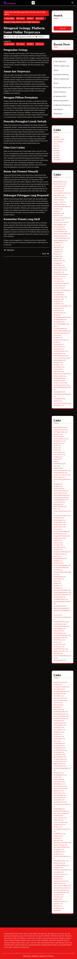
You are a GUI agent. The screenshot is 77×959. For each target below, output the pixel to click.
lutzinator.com (58, 836)
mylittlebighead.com (60, 775)
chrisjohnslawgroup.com (61, 811)
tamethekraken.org (59, 833)
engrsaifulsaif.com (59, 763)
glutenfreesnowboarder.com (62, 842)
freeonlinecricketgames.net (62, 290)
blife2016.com (58, 840)
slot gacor (68, 936)
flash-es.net (57, 581)
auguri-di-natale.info (60, 197)
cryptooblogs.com (59, 743)
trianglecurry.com (59, 851)
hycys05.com (58, 529)
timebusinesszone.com (61, 649)
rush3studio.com (59, 443)
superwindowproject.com (61, 358)
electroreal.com (58, 705)
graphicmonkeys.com (60, 788)
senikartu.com (58, 457)
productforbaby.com (60, 506)
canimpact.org (58, 364)
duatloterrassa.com (59, 824)
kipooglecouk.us (59, 349)
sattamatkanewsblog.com (61, 608)
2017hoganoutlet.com (60, 432)
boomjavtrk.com (59, 908)
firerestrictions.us (59, 294)
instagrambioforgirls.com (61, 536)
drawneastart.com (59, 793)
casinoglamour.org (59, 398)
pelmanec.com (58, 434)
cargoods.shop (58, 468)
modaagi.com (58, 263)
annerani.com (58, 249)
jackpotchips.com (59, 800)
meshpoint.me (58, 484)
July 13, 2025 (10, 36)
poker (26, 933)
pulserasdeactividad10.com (62, 373)
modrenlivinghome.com (61, 890)
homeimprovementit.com (61, 687)
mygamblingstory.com (61, 427)
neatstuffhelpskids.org (60, 274)
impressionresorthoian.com (62, 590)
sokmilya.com (58, 903)
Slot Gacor (39, 18)
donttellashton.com (60, 441)
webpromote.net (59, 308)
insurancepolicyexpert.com (62, 233)
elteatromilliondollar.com (61, 495)
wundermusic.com (59, 754)
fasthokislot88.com (60, 795)
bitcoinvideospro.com (60, 472)
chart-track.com (58, 281)
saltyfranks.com (59, 247)
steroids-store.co (59, 310)
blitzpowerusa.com (59, 524)
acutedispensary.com (60, 606)
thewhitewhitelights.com (61, 324)
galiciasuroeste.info (60, 267)
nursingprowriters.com (61, 599)
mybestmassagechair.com (62, 333)
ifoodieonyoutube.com (61, 711)
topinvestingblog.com (60, 240)
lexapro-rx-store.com (60, 382)
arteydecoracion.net (60, 313)
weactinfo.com (58, 545)
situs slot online (36, 942)
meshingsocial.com (60, 547)
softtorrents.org (58, 820)
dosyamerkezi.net (59, 227)
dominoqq (57, 150)
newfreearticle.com (60, 522)
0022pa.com (57, 254)
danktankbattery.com (60, 558)
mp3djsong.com (59, 190)
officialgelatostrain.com (61, 860)
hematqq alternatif (47, 945)
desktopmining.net (59, 378)
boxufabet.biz (58, 879)
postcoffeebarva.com (60, 493)
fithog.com (57, 315)
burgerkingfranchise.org (61, 497)
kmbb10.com (58, 540)
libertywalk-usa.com (60, 184)
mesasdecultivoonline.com (62, 515)
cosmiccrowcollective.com (62, 475)
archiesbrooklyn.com (60, 297)
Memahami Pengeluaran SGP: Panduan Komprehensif (62, 109)
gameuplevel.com (59, 745)
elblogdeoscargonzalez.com (62, 306)
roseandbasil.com (59, 322)
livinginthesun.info (59, 463)
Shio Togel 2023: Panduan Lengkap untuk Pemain (61, 66)
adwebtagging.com (60, 628)
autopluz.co (57, 211)
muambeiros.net (59, 299)
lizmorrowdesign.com (60, 845)
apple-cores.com (59, 371)
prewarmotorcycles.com (61, 222)
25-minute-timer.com (60, 759)
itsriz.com (57, 466)
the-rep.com (57, 245)
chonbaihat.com (59, 303)
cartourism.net (58, 369)
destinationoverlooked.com (62, 635)
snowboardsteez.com (60, 533)
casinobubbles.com (60, 725)
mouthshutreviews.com (61, 718)
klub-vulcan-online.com (61, 813)
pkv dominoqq (58, 141)
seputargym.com (59, 727)
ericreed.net (57, 335)
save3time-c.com (59, 213)
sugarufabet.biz (58, 876)
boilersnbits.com (59, 518)
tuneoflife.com (58, 653)
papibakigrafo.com (59, 360)
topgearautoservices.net (61, 881)
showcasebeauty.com (60, 231)
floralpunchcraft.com (60, 554)
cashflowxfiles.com (60, 538)
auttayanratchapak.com (61, 490)
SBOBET (30, 18)
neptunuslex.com (59, 195)
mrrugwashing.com (60, 576)
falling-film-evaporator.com (62, 594)
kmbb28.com (58, 899)
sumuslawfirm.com (60, 597)
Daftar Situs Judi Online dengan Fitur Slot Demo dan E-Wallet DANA (25, 13)
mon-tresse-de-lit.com (60, 874)
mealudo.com (58, 561)
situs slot (56, 148)
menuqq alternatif (9, 933)
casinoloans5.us (59, 344)
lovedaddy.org (58, 570)
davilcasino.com (59, 736)
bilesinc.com (58, 258)
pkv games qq (42, 933)
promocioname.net (59, 285)
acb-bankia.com (59, 579)
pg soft (23, 936)
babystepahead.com (60, 633)
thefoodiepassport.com (61, 355)
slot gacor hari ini (32, 936)
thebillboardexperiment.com (62, 870)
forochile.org (58, 279)
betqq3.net (57, 342)
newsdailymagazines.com (62, 691)
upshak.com (57, 583)
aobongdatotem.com (60, 698)
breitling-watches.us (60, 204)
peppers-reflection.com (61, 651)
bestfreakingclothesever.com (62, 592)
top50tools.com (58, 242)
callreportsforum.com (60, 901)
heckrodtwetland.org (60, 328)
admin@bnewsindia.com (26, 36)
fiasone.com (57, 556)
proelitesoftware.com (60, 802)
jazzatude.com (58, 251)
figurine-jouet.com (59, 883)
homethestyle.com (59, 748)
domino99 (45, 940)
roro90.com (57, 445)
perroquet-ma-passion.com (62, 888)
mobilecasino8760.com (61, 340)
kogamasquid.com (59, 392)
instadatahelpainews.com (61, 892)
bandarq (61, 938)
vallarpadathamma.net (60, 499)
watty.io (56, 461)
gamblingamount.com (60, 637)
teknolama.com (58, 504)
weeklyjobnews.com (60, 624)
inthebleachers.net (59, 380)
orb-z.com (57, 509)
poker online (33, 933)
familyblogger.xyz (59, 809)
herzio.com (57, 448)
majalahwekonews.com (61, 429)
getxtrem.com (58, 542)
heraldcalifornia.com (60, 786)
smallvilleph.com (59, 265)
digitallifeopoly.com (60, 723)
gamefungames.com (60, 757)
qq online (57, 153)
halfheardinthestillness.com (62, 331)
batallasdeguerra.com (60, 270)
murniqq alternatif (34, 945)
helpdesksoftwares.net (60, 682)
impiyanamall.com (59, 729)
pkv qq (56, 144)
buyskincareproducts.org (61, 385)
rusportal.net (57, 459)
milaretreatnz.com (59, 260)
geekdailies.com (59, 894)
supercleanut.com (59, 781)
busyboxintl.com (59, 488)
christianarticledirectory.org (62, 403)
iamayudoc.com (59, 772)
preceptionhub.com (60, 693)
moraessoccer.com (59, 276)
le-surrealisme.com (59, 229)
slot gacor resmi (41, 938)
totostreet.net (58, 734)
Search (58, 15)
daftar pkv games (59, 139)
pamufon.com (58, 827)
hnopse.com (57, 642)
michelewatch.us (59, 200)
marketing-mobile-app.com (62, 552)
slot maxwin (8, 938)
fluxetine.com (58, 337)
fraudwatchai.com (59, 738)
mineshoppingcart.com (61, 714)
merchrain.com (58, 897)
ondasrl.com (57, 838)
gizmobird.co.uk (59, 188)
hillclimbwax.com (59, 640)
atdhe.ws (56, 326)
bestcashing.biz (58, 292)
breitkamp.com (58, 815)
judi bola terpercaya (21, 945)
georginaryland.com (60, 319)
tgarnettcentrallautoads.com (62, 206)
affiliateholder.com (59, 660)
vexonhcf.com (58, 215)
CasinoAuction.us (59, 346)
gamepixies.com (59, 791)
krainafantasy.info (59, 452)
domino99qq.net (59, 436)
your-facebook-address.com (62, 885)
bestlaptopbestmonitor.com (62, 317)
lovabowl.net (58, 684)
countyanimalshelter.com (61, 626)
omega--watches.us (60, 202)
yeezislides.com (59, 696)
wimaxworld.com (59, 288)
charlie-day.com (59, 563)
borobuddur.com (59, 752)
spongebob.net (58, 486)
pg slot (41, 936)
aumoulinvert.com (59, 353)
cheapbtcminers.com (60, 766)
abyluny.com (58, 906)
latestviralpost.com (59, 520)
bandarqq (57, 137)
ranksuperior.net (59, 631)
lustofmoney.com (59, 646)
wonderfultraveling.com (61, 283)
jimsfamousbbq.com (60, 181)
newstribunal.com (59, 689)
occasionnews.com (59, 644)
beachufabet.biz (59, 872)
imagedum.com (58, 854)
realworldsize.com (59, 502)
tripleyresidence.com (60, 818)
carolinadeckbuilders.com (62, 238)
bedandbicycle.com (60, 784)
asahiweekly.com (59, 779)
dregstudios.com (59, 272)
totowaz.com (58, 615)
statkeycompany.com (60, 236)
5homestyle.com (59, 405)
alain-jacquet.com (59, 477)
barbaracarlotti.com (60, 376)
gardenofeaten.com (60, 527)
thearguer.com (58, 549)
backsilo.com (58, 585)
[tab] (33, 2)
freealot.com (57, 777)
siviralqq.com (58, 588)
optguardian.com (59, 732)
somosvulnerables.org (60, 822)
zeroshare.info (58, 256)
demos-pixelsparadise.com (62, 218)
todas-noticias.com (59, 454)
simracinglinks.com (60, 224)
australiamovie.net (59, 186)
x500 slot (47, 936)
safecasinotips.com (59, 797)
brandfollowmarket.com (61, 621)
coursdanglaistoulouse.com (62, 193)
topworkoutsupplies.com (61, 716)
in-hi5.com (57, 450)
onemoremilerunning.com (62, 531)
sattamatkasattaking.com (61, 865)
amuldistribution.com (60, 750)
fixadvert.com (58, 209)
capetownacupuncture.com (62, 470)
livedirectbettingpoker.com (62, 565)
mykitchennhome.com (61, 351)
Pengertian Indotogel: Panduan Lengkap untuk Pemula (61, 79)
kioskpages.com (59, 849)
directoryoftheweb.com (61, 439)
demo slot (57, 146)
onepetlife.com (58, 867)
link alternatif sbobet (48, 942)
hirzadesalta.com (59, 720)
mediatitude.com (59, 220)
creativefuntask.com (60, 761)
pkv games (57, 159)
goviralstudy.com (59, 367)
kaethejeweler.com (59, 863)
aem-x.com (57, 741)
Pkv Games (20, 18)
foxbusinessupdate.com (61, 567)
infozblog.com (58, 301)
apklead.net (57, 910)
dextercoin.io (58, 401)
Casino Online (9, 18)
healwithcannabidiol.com (61, 847)
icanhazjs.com (58, 362)
